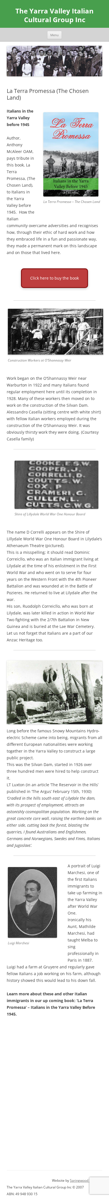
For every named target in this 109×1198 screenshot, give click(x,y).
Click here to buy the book (54, 278)
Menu (54, 35)
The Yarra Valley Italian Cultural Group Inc (54, 15)
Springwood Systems (86, 1180)
